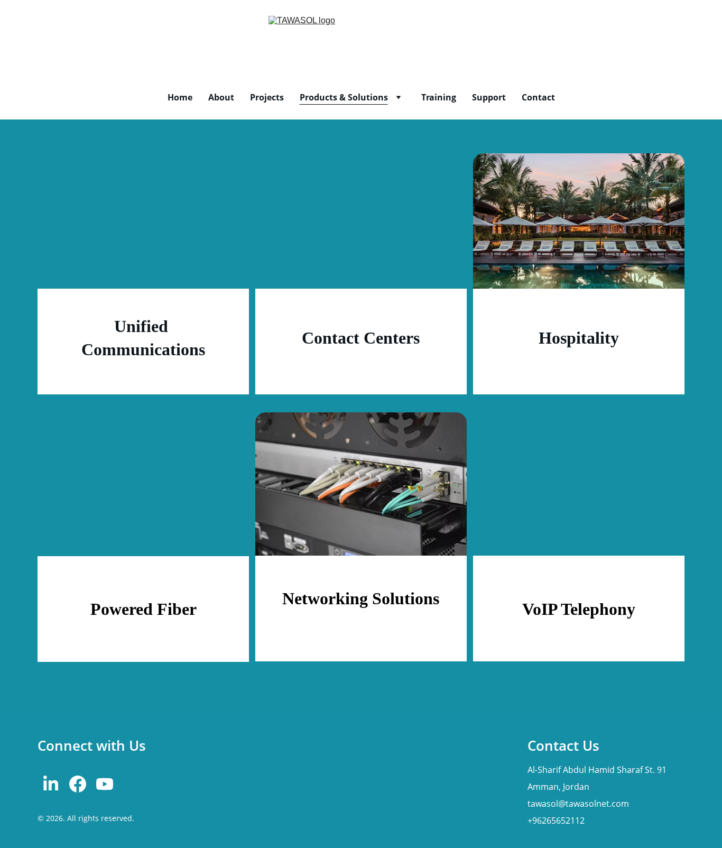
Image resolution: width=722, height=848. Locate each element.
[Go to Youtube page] (104, 784)
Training (438, 97)
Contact (538, 97)
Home (180, 97)
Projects (267, 97)
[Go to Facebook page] (77, 784)
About (221, 97)
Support (489, 97)
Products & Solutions (344, 97)
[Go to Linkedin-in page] (50, 784)
